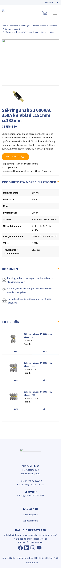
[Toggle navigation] (55, 13)
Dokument (11, 269)
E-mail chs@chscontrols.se (30, 484)
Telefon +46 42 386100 (30, 480)
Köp (44, 351)
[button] (51, 2)
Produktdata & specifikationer (29, 182)
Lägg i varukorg (13, 156)
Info (16, 351)
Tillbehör (10, 322)
